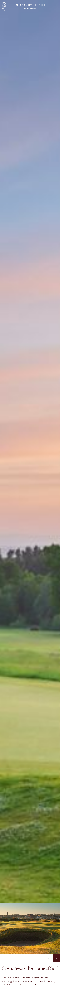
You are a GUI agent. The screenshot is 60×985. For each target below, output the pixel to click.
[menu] (56, 7)
